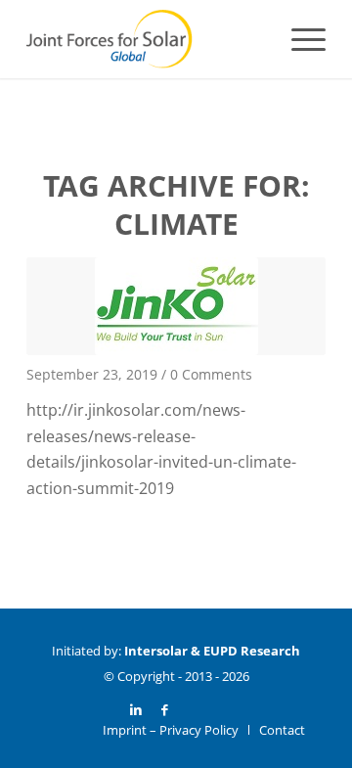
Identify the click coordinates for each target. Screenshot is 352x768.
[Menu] (299, 39)
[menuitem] (299, 39)
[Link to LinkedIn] (136, 709)
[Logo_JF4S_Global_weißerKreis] (146, 39)
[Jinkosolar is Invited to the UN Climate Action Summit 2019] (176, 306)
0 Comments (211, 374)
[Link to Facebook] (165, 709)
